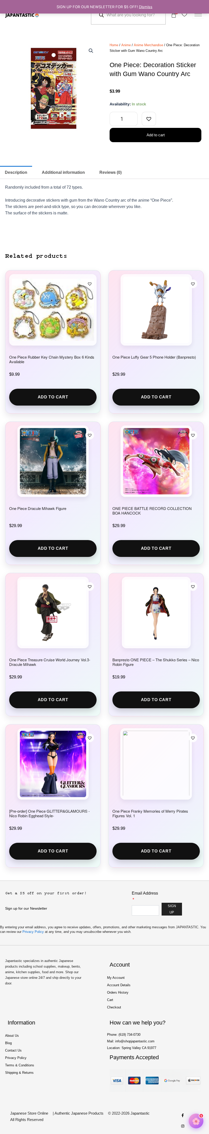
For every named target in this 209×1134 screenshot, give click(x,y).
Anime (126, 45)
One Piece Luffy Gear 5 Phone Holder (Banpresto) (154, 357)
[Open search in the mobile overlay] (128, 14)
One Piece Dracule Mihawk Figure (37, 508)
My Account (116, 978)
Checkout (114, 1007)
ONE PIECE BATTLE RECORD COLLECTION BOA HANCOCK (152, 511)
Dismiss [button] (145, 7)
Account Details (118, 985)
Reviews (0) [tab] (110, 172)
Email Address (145, 893)
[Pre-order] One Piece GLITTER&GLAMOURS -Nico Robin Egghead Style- (49, 813)
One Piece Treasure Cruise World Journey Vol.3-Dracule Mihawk (49, 662)
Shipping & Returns (19, 1073)
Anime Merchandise (148, 45)
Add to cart (156, 135)
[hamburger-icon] (198, 14)
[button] (91, 50)
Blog (8, 1043)
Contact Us (13, 1050)
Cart (110, 1000)
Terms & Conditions (19, 1065)
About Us (12, 1036)
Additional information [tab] (63, 172)
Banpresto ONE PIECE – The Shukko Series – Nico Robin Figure (155, 662)
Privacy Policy (33, 932)
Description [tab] (16, 172)
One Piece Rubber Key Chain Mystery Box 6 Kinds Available (51, 359)
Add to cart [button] (53, 397)
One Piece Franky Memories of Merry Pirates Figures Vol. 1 (150, 813)
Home (114, 45)
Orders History (117, 992)
